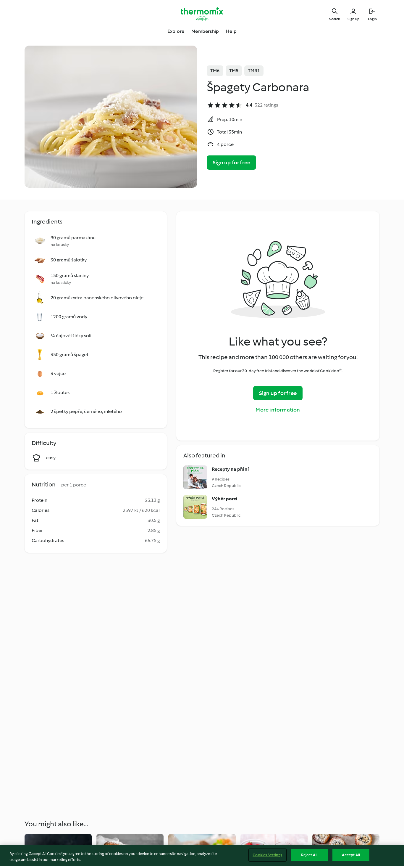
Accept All (351, 855)
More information (278, 410)
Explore (175, 31)
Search (334, 19)
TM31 (254, 70)
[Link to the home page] (202, 14)
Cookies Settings (267, 855)
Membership (205, 31)
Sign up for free (231, 162)
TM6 (215, 70)
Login (372, 19)
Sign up (353, 19)
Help (231, 31)
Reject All (309, 855)
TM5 (234, 70)
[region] (202, 855)
